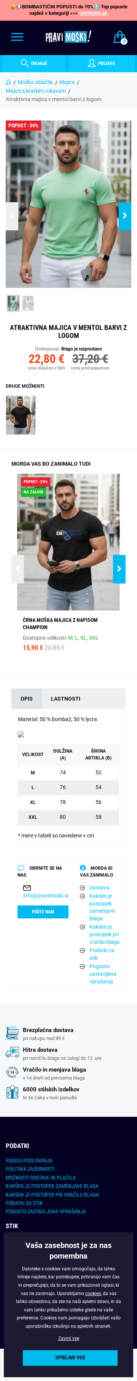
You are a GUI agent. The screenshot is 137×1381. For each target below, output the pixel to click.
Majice (67, 82)
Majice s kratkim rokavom (36, 91)
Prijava (106, 63)
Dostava (99, 888)
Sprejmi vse (70, 1357)
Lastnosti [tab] (65, 699)
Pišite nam (43, 912)
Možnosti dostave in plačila (41, 1178)
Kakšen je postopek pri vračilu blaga (104, 934)
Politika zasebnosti (30, 1169)
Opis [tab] (27, 699)
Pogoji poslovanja (29, 1160)
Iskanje (38, 63)
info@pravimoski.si (45, 896)
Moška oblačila (35, 82)
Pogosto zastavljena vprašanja (102, 973)
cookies (93, 1293)
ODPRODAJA (93, 13)
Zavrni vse (68, 1338)
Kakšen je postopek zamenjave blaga (102, 907)
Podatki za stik (102, 954)
